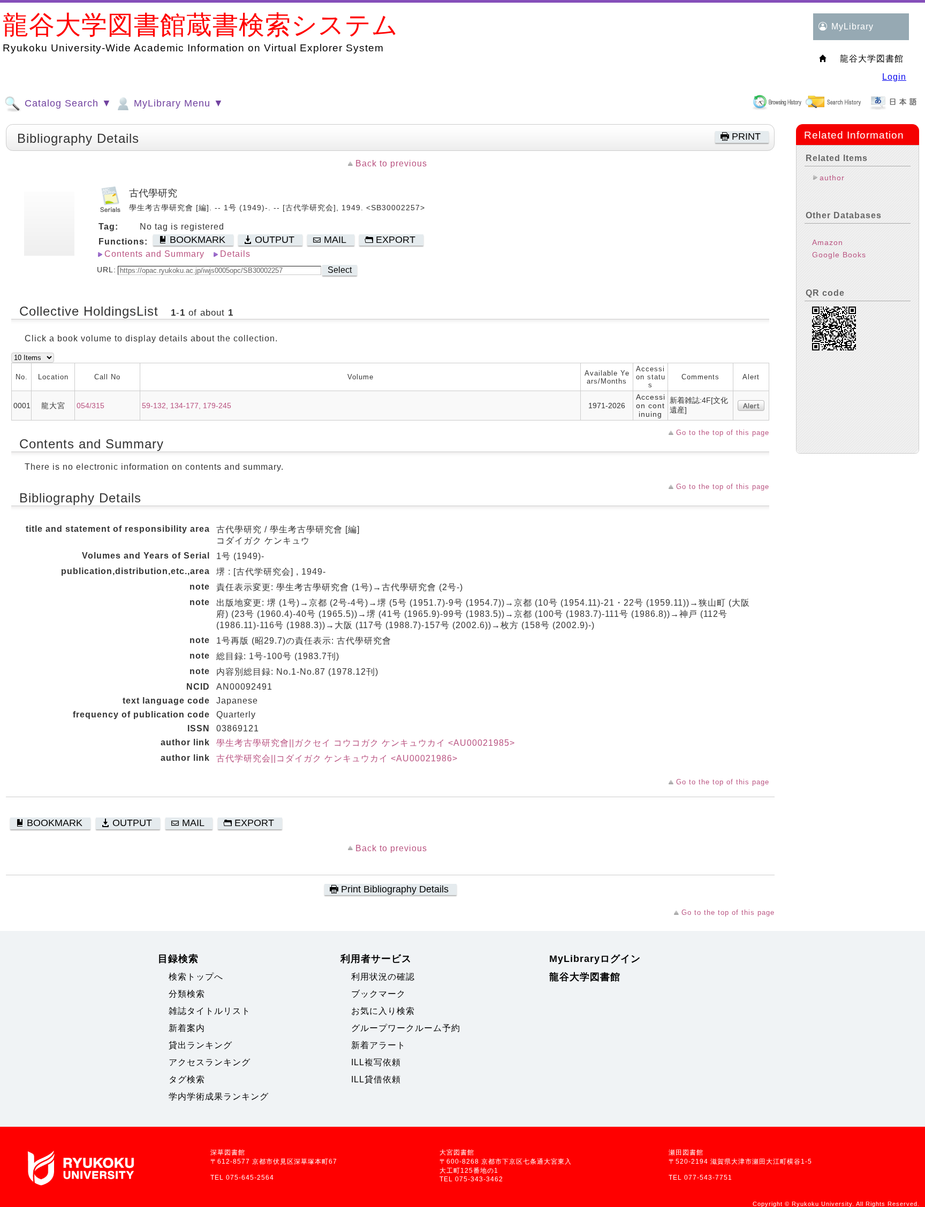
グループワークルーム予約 (405, 1028)
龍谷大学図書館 (584, 977)
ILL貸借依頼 (376, 1079)
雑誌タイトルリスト (210, 1010)
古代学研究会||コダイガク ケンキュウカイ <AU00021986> (337, 758)
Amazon (827, 242)
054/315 (90, 405)
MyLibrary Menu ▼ (177, 103)
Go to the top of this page (722, 433)
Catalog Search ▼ (66, 103)
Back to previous (391, 163)
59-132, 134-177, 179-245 (186, 405)
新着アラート (378, 1045)
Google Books (839, 254)
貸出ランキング (200, 1045)
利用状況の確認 (383, 976)
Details (235, 253)
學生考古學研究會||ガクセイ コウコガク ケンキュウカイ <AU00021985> (365, 742)
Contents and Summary (154, 253)
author (832, 177)
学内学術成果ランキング (219, 1096)
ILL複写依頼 (376, 1062)
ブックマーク (378, 993)
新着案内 (187, 1028)
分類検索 (187, 993)
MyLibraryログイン (595, 958)
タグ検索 (187, 1079)
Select (340, 269)
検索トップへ (196, 976)
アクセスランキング (210, 1062)
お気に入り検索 (383, 1010)
